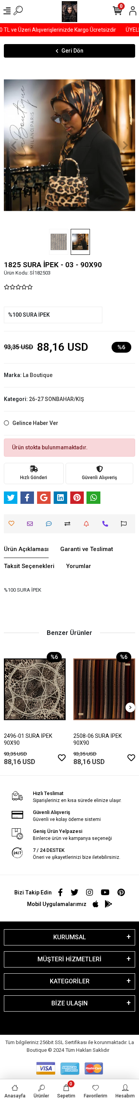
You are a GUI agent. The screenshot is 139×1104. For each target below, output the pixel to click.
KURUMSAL (69, 937)
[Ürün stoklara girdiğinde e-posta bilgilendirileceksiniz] (88, 524)
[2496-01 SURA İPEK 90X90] (35, 689)
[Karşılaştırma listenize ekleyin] (69, 524)
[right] (130, 708)
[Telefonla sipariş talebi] (107, 524)
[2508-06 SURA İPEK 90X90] (104, 689)
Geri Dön (72, 51)
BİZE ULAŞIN (69, 1003)
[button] (14, 145)
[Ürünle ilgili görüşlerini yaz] (51, 524)
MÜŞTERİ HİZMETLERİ (69, 959)
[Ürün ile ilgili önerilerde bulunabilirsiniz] (125, 524)
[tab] (26, 549)
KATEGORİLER (70, 981)
